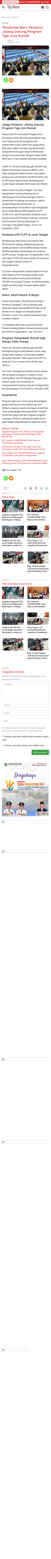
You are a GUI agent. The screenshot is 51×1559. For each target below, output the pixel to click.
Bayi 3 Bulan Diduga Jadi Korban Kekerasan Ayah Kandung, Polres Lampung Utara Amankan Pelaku (25, 461)
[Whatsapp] (5, 80)
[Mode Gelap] (42, 7)
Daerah (5, 23)
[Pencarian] (47, 7)
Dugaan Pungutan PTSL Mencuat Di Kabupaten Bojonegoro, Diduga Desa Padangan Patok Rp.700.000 (23, 434)
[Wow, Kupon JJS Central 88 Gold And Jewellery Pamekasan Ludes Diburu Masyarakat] (38, 532)
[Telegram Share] (41, 488)
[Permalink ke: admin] (4, 41)
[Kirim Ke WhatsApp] (47, 488)
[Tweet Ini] (31, 488)
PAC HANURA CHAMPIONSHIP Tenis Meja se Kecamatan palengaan (21, 441)
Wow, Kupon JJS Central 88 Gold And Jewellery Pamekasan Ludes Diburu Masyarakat (23, 454)
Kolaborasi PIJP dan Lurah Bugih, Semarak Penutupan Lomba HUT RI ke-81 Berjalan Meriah (23, 448)
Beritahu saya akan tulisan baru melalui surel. (24, 745)
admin (10, 40)
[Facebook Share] (25, 488)
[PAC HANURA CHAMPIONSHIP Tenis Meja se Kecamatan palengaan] (38, 506)
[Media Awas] (13, 7)
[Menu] (4, 7)
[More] (11, 80)
